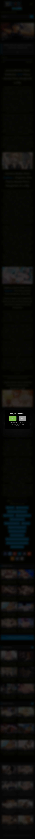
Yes (12, 418)
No (22, 418)
